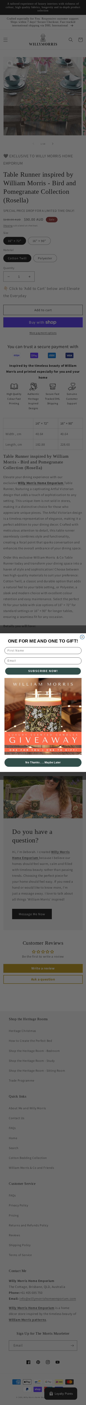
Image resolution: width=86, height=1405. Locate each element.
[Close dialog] (82, 637)
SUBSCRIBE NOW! (43, 671)
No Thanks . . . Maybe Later (42, 762)
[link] (42, 716)
